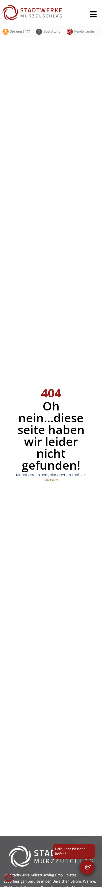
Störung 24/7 (20, 31)
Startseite (51, 480)
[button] (9, 878)
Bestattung (52, 31)
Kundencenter (84, 31)
